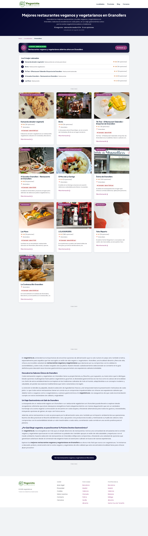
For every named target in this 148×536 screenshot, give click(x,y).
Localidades (100, 4)
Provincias (110, 4)
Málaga (110, 497)
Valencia (85, 491)
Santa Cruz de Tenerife (116, 503)
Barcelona (86, 485)
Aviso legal (60, 485)
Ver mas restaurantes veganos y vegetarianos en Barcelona (74, 458)
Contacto (60, 497)
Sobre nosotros (62, 494)
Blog (118, 4)
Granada (85, 494)
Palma (84, 497)
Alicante (85, 503)
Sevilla (84, 500)
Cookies (60, 491)
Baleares (111, 494)
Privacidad (60, 488)
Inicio (20, 38)
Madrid (84, 488)
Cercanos (126, 4)
